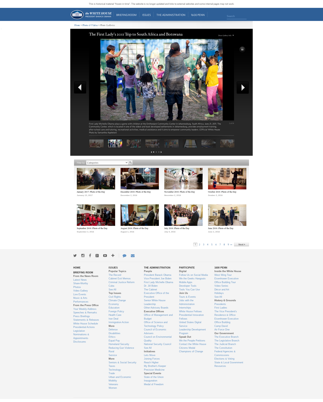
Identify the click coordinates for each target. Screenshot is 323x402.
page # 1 (153, 152)
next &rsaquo (241, 244)
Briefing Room (126, 14)
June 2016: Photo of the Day (220, 228)
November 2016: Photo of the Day (179, 191)
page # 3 (159, 152)
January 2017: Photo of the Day (91, 191)
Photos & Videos (90, 25)
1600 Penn (198, 14)
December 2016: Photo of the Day (136, 191)
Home (91, 15)
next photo (241, 88)
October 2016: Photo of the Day (222, 191)
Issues (146, 14)
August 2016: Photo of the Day (134, 228)
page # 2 (156, 152)
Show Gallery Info (224, 35)
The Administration (170, 14)
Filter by (81, 162)
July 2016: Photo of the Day (176, 228)
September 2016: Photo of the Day (92, 228)
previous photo (81, 87)
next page (161, 152)
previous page (151, 152)
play (242, 49)
